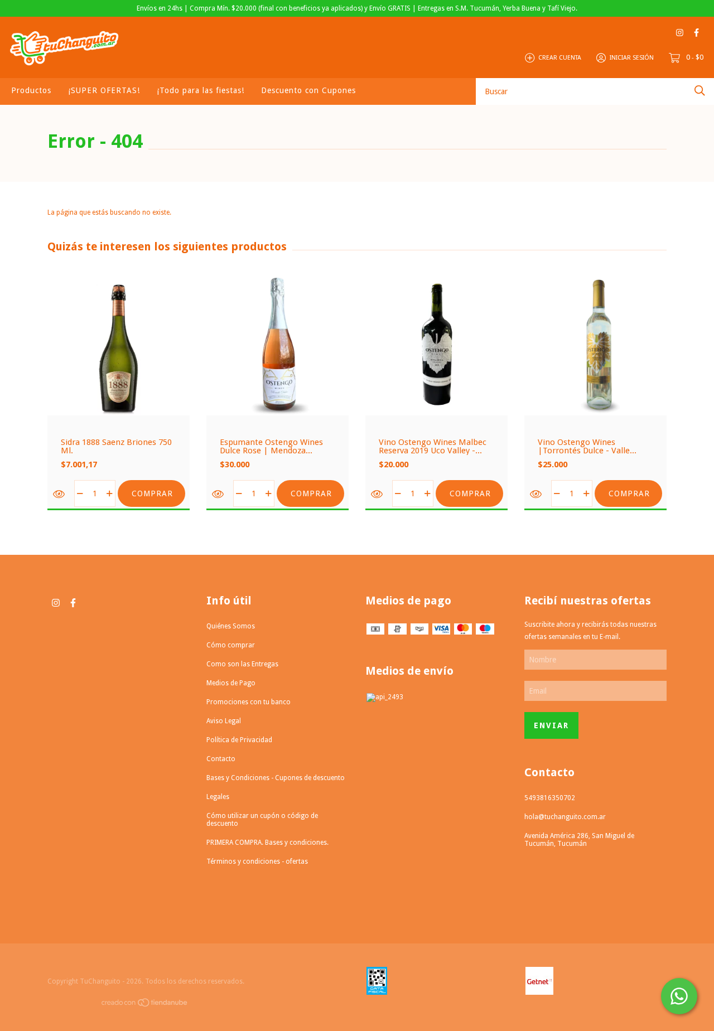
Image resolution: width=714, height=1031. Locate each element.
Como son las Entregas (242, 664)
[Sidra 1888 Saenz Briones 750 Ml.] (59, 494)
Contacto (220, 759)
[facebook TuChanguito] (696, 32)
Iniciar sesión (632, 57)
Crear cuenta (559, 57)
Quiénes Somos (230, 626)
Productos (31, 90)
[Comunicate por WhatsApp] (679, 996)
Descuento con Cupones (308, 90)
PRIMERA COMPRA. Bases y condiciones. (267, 842)
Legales (217, 797)
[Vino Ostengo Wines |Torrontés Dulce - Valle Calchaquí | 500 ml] (536, 494)
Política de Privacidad (239, 740)
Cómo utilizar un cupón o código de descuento (262, 819)
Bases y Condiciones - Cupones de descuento (275, 778)
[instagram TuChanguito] (680, 32)
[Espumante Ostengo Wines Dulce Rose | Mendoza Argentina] (218, 494)
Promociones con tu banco (248, 702)
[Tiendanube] (145, 1005)
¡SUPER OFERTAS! (104, 90)
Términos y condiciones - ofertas (257, 861)
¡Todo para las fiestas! (200, 90)
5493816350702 (549, 798)
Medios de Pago (230, 683)
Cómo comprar (230, 645)
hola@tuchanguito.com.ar (565, 817)
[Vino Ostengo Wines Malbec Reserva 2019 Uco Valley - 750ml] (377, 494)
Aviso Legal (223, 721)
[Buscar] (700, 90)
